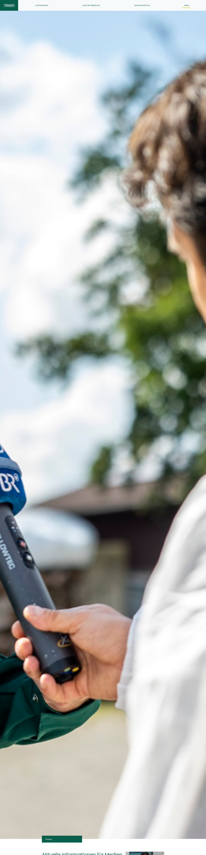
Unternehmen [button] (41, 5)
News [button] (186, 5)
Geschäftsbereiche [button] (91, 5)
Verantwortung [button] (142, 5)
